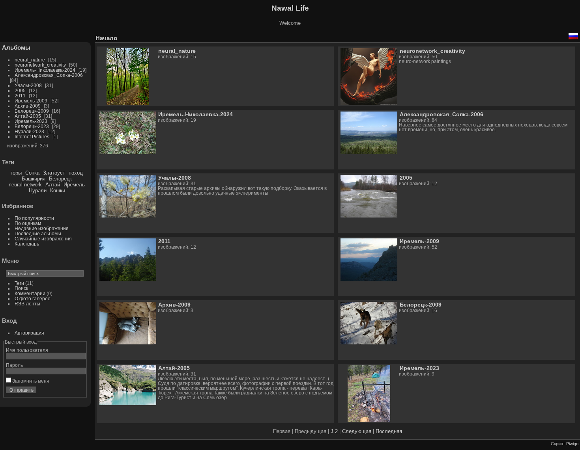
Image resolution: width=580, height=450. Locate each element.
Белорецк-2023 (32, 126)
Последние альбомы (38, 233)
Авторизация (29, 332)
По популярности (34, 218)
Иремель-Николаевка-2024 (45, 70)
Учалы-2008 (28, 85)
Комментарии (30, 293)
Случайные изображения (43, 238)
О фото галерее (33, 298)
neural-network (25, 185)
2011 (20, 95)
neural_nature (30, 59)
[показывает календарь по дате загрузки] (550, 36)
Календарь (27, 243)
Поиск (21, 288)
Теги (19, 283)
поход (76, 173)
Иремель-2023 (31, 121)
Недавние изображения (42, 228)
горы (16, 173)
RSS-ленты (27, 303)
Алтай (52, 185)
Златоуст (54, 173)
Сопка (32, 173)
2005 (20, 90)
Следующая (356, 431)
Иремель (74, 185)
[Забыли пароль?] (78, 392)
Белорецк (60, 179)
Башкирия (33, 179)
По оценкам (28, 223)
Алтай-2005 (28, 116)
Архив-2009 (28, 105)
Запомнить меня (30, 380)
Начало (106, 38)
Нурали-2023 (29, 131)
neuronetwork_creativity (40, 64)
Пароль (14, 365)
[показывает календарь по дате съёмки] (562, 36)
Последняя (389, 431)
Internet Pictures (32, 136)
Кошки (57, 190)
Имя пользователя (27, 350)
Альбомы (16, 47)
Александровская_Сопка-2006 (49, 75)
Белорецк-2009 (32, 110)
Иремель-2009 (31, 100)
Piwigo (572, 443)
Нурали (38, 190)
